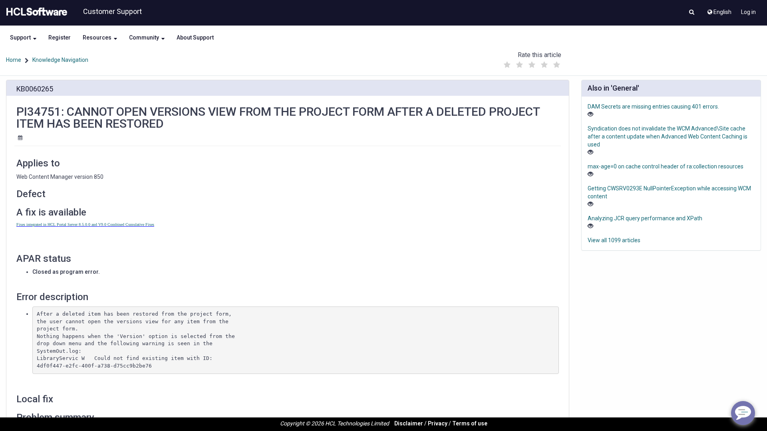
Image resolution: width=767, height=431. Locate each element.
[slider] (531, 63)
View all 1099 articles (614, 240)
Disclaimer (408, 423)
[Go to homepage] (35, 12)
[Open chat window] (743, 413)
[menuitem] (718, 10)
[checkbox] (507, 65)
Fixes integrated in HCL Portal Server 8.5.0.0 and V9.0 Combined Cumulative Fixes (85, 224)
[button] (691, 13)
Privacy (437, 423)
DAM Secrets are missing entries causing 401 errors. (653, 106)
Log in (748, 12)
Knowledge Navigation (60, 60)
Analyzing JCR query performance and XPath (645, 218)
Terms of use (469, 423)
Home (13, 60)
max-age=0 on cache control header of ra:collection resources (665, 166)
